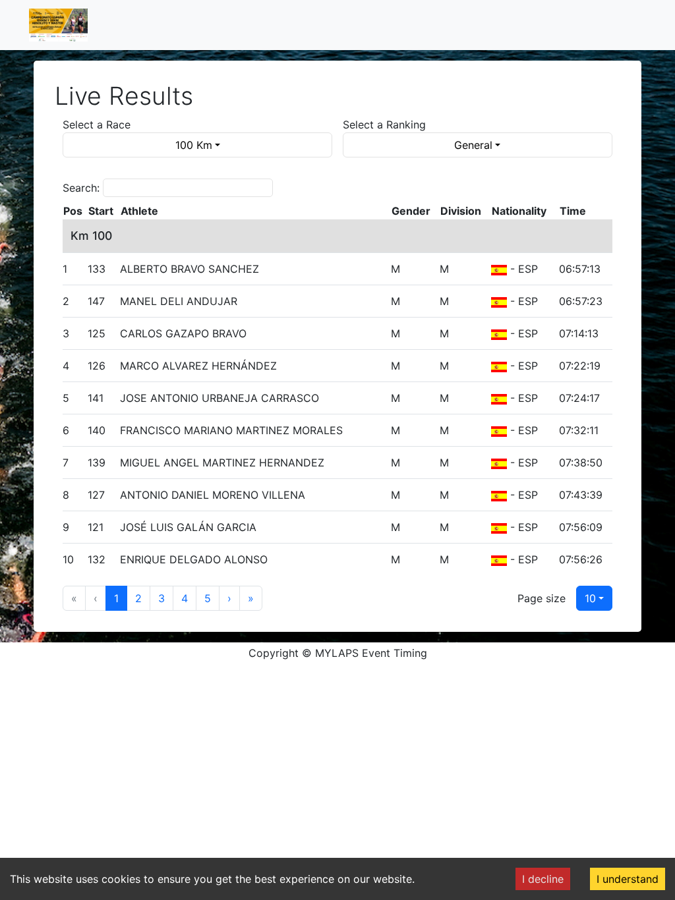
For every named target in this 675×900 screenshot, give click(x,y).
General (473, 145)
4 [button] (184, 598)
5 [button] (207, 598)
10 (590, 598)
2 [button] (138, 598)
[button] (229, 598)
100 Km (193, 145)
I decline (543, 879)
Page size (541, 598)
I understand (628, 879)
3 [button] (161, 598)
